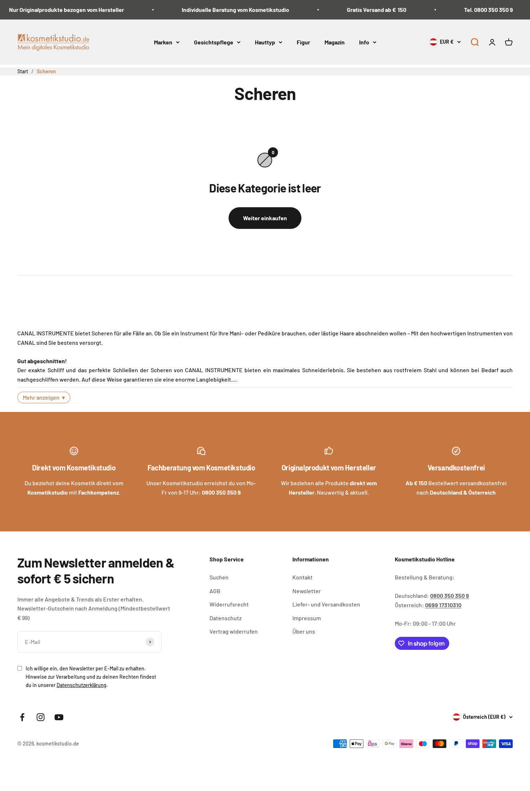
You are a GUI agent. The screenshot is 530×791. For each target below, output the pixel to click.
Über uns (303, 631)
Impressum (306, 617)
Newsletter (306, 590)
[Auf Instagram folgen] (40, 717)
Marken (163, 41)
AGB (214, 590)
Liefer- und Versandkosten (326, 604)
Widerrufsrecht (229, 604)
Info (364, 41)
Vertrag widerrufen (233, 631)
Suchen (219, 577)
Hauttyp (265, 41)
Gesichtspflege (213, 41)
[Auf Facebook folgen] (22, 717)
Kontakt (302, 577)
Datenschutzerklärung (81, 685)
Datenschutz (225, 617)
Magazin (334, 41)
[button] (474, 42)
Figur (303, 41)
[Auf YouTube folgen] (59, 717)
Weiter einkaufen (265, 217)
